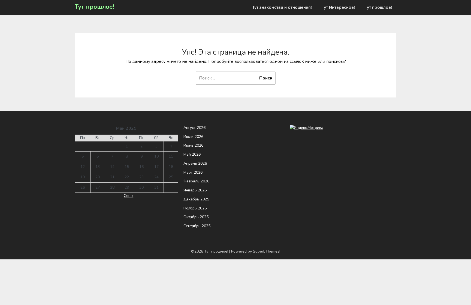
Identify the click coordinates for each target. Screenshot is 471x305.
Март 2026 (193, 172)
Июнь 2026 (193, 145)
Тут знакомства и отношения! (282, 7)
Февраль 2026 (196, 181)
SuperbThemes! (266, 251)
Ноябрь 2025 (195, 208)
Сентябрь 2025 (196, 226)
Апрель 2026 (195, 163)
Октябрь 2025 (196, 217)
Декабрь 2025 (196, 199)
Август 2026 (194, 127)
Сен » (128, 195)
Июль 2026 (193, 136)
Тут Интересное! (338, 7)
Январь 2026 (195, 190)
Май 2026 (192, 154)
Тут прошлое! (94, 7)
